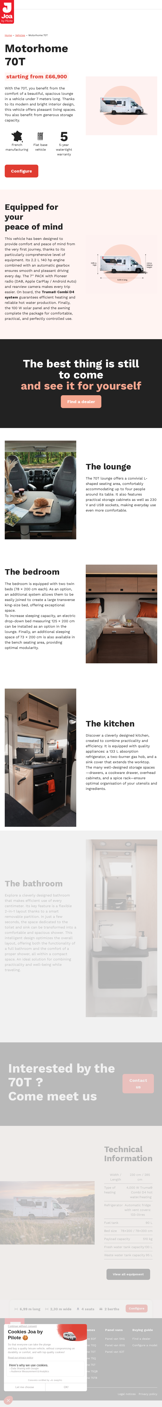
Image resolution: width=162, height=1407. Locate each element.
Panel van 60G (115, 1345)
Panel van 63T (114, 1351)
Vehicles (20, 35)
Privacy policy (148, 1394)
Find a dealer (141, 1338)
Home (8, 35)
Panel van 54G (115, 1338)
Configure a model (144, 1345)
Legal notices (127, 1394)
